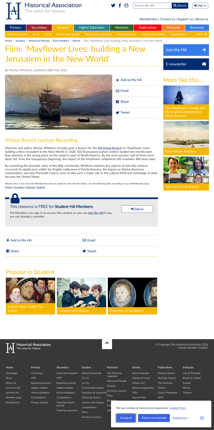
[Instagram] (126, 6)
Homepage (12, 373)
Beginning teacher (41, 383)
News (9, 378)
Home (8, 41)
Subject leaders (39, 388)
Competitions (178, 34)
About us (201, 19)
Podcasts (173, 27)
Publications (148, 27)
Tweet (125, 112)
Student (63, 27)
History (162, 388)
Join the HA (95, 213)
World (76, 41)
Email (125, 91)
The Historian (165, 383)
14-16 (35, 34)
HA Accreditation (40, 392)
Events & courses (91, 417)
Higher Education (91, 27)
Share (125, 101)
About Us (11, 383)
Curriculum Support (67, 373)
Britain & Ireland (192, 378)
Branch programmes (143, 388)
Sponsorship (139, 397)
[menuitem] (15, 28)
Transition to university (98, 34)
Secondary (39, 27)
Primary (15, 27)
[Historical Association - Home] (28, 352)
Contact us (167, 19)
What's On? (138, 383)
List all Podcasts (192, 373)
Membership (148, 19)
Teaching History (167, 378)
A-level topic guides (68, 34)
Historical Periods (39, 41)
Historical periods (17, 34)
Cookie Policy (177, 408)
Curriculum (37, 373)
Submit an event (141, 378)
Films (85, 412)
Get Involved (13, 388)
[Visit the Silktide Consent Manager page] (202, 418)
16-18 (47, 34)
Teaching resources (67, 410)
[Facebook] (120, 6)
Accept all (126, 417)
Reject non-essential (154, 417)
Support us (185, 19)
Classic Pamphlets (167, 392)
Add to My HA (131, 80)
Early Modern (61, 41)
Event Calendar (140, 373)
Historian (121, 27)
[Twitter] (113, 6)
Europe (187, 383)
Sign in (138, 209)
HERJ (161, 397)
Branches (197, 27)
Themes (111, 386)
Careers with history (153, 34)
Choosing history (126, 34)
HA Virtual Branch (110, 148)
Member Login (14, 397)
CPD (33, 378)
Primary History (39, 402)
